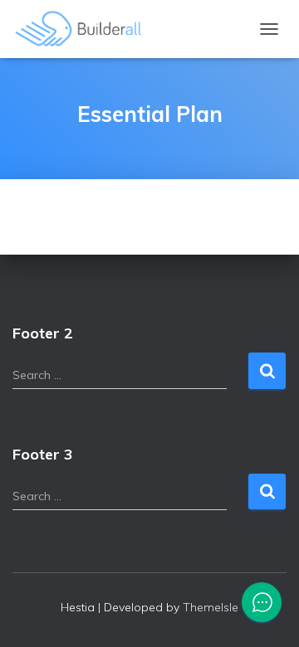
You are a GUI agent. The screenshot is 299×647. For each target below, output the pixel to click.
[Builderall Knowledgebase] (85, 29)
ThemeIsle (210, 607)
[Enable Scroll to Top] (266, 614)
